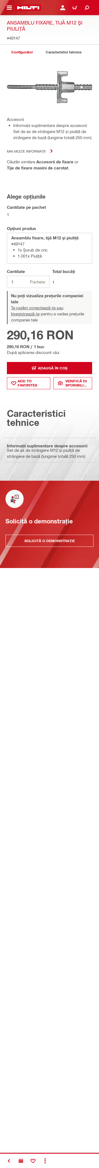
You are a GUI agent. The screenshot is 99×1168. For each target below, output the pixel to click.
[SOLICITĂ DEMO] (21, 1161)
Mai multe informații (26, 151)
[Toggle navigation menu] (9, 8)
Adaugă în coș (52, 368)
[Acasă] (28, 8)
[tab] (22, 52)
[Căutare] (87, 8)
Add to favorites (27, 383)
